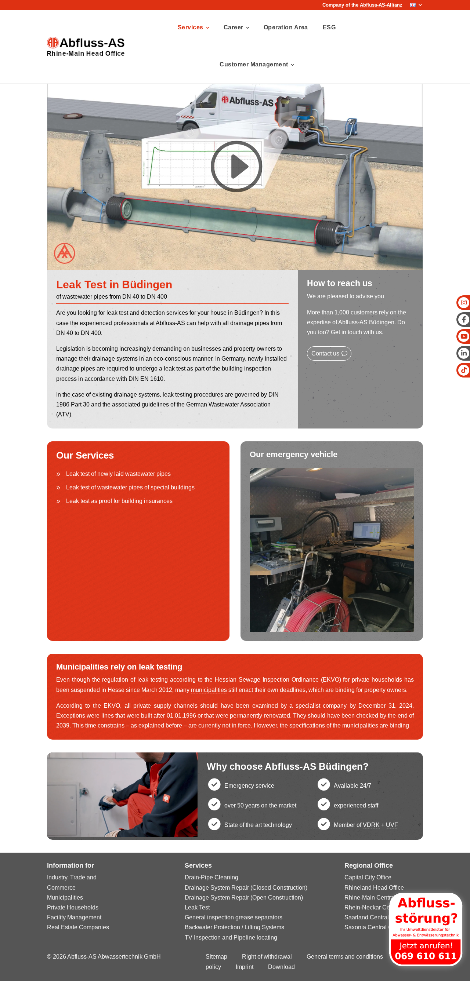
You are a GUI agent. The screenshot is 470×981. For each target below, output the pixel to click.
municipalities (209, 690)
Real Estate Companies (78, 927)
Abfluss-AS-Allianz (381, 5)
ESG (329, 27)
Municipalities (65, 897)
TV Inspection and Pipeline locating (231, 937)
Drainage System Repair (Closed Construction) (246, 888)
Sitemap (216, 956)
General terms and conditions (345, 956)
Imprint (244, 967)
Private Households (72, 907)
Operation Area (286, 27)
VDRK (371, 825)
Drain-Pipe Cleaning (211, 877)
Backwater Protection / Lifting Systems (234, 927)
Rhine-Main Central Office (378, 897)
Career (233, 27)
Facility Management (74, 917)
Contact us (325, 353)
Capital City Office (367, 877)
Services (190, 27)
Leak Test (197, 907)
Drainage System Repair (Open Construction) (244, 897)
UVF (392, 825)
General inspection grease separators (233, 917)
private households (377, 680)
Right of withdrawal (267, 956)
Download (281, 967)
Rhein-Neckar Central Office (381, 907)
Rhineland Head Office (374, 888)
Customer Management (254, 64)
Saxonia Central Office (373, 927)
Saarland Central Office (374, 917)
